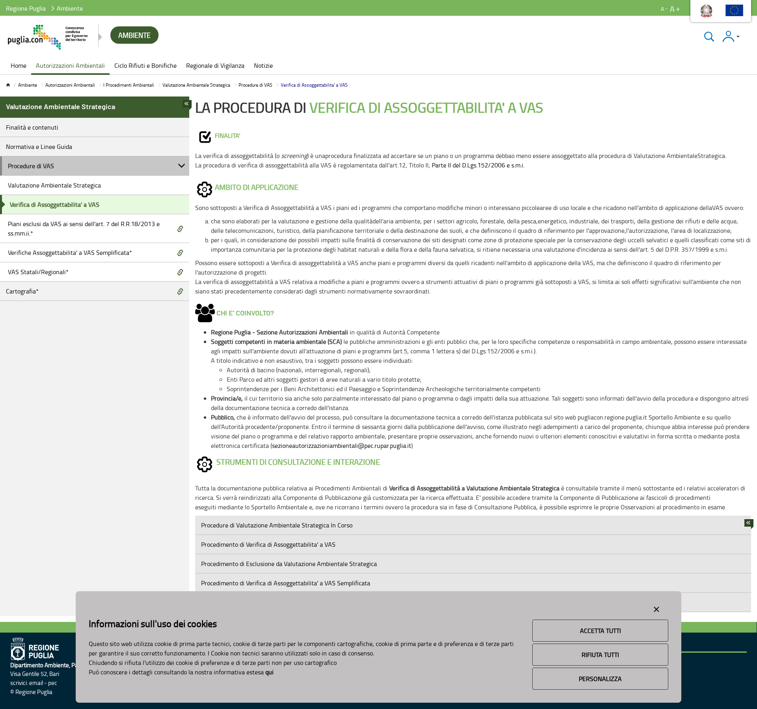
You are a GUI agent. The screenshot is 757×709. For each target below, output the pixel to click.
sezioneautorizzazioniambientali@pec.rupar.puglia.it (341, 445)
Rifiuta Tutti (600, 654)
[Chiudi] (709, 36)
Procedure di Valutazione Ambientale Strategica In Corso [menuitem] (276, 525)
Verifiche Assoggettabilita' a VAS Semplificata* (70, 252)
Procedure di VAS (255, 85)
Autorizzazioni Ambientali (70, 85)
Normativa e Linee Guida (39, 146)
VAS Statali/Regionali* (38, 271)
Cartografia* (22, 291)
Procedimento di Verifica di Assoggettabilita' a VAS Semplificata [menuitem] (285, 583)
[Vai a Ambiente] (48, 37)
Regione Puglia (26, 8)
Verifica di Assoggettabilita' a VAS (54, 204)
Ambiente (27, 85)
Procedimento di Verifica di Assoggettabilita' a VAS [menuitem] (268, 544)
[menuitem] (18, 66)
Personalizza (600, 678)
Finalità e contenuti (32, 127)
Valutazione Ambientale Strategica (196, 85)
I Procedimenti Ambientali (128, 85)
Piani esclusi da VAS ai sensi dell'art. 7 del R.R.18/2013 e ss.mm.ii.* (84, 228)
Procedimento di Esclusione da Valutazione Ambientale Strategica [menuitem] (289, 563)
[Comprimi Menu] (187, 106)
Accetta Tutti (600, 630)
